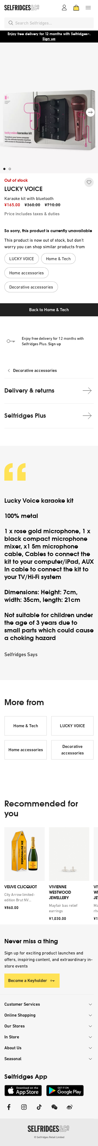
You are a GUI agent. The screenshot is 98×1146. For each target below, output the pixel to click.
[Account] (64, 7)
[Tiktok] (39, 1110)
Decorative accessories (35, 370)
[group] (49, 875)
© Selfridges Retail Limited (49, 1137)
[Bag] (76, 7)
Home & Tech (25, 725)
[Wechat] (54, 1110)
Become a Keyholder (27, 980)
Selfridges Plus (25, 416)
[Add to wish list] (89, 182)
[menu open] (88, 7)
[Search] (11, 22)
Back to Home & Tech (49, 309)
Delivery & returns (29, 391)
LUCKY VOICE (23, 189)
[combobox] (53, 23)
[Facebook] (8, 1110)
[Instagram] (24, 1110)
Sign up (49, 39)
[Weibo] (69, 1110)
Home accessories (25, 749)
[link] (23, 897)
